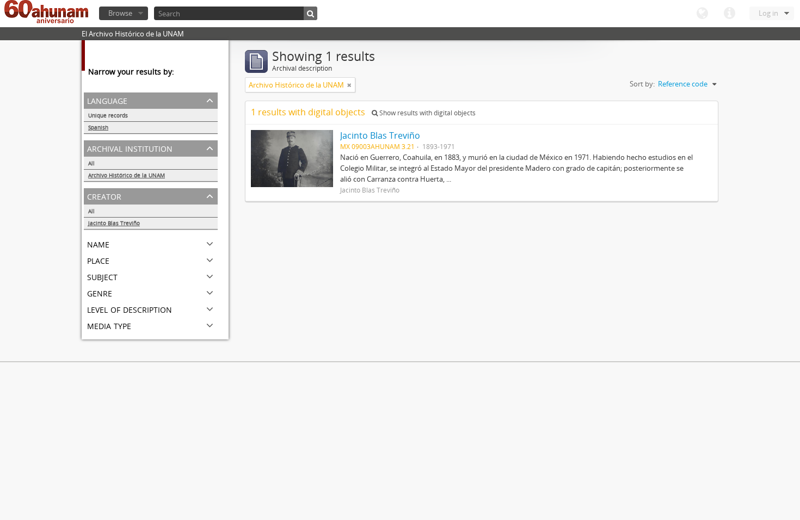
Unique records (108, 115)
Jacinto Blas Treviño (114, 223)
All (91, 163)
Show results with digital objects (427, 112)
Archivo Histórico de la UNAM (126, 175)
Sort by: (642, 84)
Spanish (98, 127)
